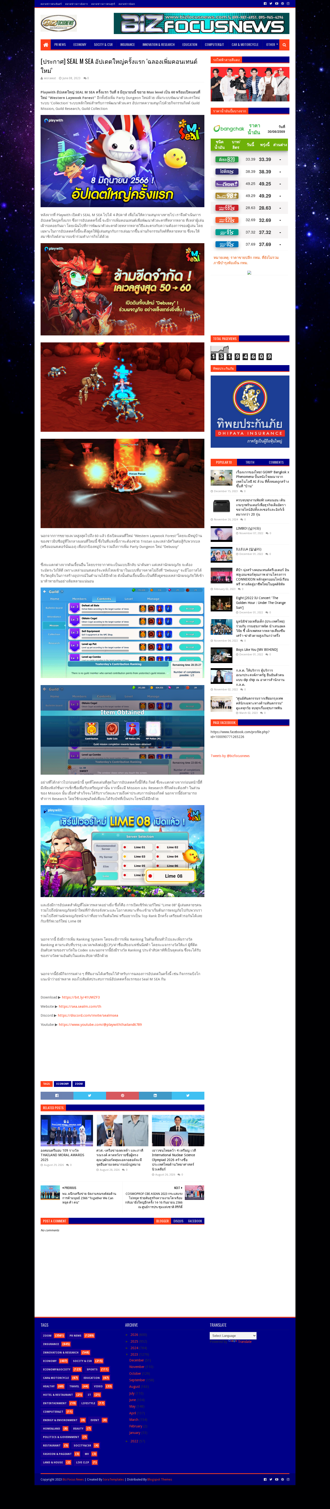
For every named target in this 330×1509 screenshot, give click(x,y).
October (135, 1373)
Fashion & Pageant (57, 1454)
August (135, 1387)
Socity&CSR (82, 1445)
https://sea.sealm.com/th (80, 1006)
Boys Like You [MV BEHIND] (257, 650)
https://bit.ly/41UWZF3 (81, 997)
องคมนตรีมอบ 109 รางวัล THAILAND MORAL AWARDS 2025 (62, 1155)
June (133, 1400)
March (134, 1420)
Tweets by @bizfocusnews (230, 756)
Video (98, 1386)
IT (89, 1394)
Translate (244, 1342)
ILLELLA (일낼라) (248, 549)
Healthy (49, 1386)
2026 (134, 1335)
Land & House (53, 1462)
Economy (79, 44)
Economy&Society (56, 1369)
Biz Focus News (73, 1479)
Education (189, 44)
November (137, 1367)
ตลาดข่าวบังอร (127, 4)
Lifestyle (88, 1403)
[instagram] (287, 3)
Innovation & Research (159, 44)
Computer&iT (214, 44)
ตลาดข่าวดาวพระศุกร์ (103, 4)
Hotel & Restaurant (58, 1394)
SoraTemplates (113, 1479)
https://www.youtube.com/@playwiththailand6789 (100, 1024)
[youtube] (276, 3)
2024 (134, 1348)
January (135, 1433)
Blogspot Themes (159, 1479)
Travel (74, 1386)
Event (95, 1420)
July (132, 1393)
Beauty (78, 1428)
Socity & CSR (103, 44)
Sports (92, 1369)
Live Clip (82, 1462)
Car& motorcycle (56, 1378)
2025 (134, 1341)
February (136, 1426)
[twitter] (270, 3)
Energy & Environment (60, 1420)
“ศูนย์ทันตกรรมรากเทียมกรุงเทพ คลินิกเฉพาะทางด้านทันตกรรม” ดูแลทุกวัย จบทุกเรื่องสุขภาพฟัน (259, 703)
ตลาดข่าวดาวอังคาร (76, 4)
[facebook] (265, 3)
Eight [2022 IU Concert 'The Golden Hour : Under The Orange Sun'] (261, 602)
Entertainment (55, 1403)
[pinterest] (282, 3)
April (133, 1413)
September (137, 1380)
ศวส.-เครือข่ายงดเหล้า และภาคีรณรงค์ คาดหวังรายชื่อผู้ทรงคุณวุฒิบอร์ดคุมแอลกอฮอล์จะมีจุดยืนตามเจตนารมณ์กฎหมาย (119, 1157)
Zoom (79, 1084)
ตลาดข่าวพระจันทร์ (51, 4)
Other (270, 44)
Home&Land (51, 1428)
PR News (60, 44)
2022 (134, 1441)
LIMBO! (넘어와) (248, 528)
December (137, 1360)
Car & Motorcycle (245, 44)
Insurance (127, 44)
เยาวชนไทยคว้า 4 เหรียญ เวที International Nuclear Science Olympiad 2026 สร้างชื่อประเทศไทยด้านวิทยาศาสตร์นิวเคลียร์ (174, 1159)
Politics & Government (61, 1437)
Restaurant (52, 1445)
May (132, 1406)
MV (87, 1454)
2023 (134, 1354)
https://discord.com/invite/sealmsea (88, 1015)
